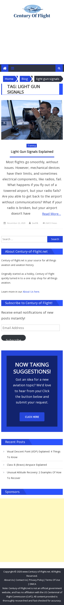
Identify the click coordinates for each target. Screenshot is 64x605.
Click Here (32, 416)
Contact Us (21, 579)
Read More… (51, 214)
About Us (9, 579)
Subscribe (13, 339)
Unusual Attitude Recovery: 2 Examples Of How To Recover (34, 475)
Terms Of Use (52, 579)
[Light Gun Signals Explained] (32, 120)
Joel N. (35, 223)
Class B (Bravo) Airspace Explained (27, 464)
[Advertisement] (32, 44)
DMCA (33, 584)
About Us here (31, 291)
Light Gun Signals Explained (32, 152)
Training (32, 145)
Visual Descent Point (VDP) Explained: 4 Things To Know (33, 454)
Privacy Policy (36, 579)
